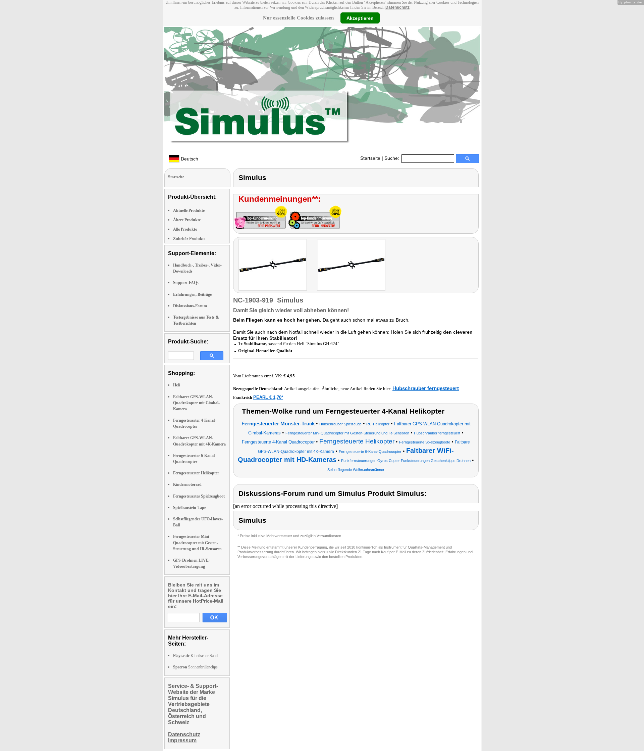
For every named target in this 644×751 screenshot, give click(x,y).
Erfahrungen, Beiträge (192, 294)
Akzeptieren (360, 17)
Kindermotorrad (187, 484)
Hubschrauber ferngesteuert (425, 388)
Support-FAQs (186, 282)
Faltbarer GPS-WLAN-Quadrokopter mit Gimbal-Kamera (196, 402)
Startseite (370, 158)
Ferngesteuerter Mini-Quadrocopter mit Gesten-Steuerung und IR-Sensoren (197, 542)
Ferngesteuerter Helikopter (196, 473)
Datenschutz (397, 7)
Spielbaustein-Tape (189, 507)
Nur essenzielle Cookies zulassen (298, 17)
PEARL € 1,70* (268, 397)
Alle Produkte (185, 229)
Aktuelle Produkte (189, 210)
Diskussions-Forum (190, 305)
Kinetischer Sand (195, 655)
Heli (176, 385)
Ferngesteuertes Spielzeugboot (199, 496)
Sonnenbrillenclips (195, 667)
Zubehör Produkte (189, 238)
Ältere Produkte (187, 220)
